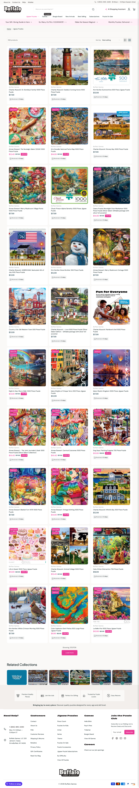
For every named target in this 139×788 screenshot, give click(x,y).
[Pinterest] (116, 738)
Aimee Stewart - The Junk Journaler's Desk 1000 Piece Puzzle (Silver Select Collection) (26, 451)
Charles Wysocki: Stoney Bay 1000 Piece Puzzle (110, 149)
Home (9, 29)
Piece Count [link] (122, 677)
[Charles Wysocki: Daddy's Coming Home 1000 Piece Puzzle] (69, 66)
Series (59, 734)
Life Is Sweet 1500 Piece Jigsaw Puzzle (23, 569)
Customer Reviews (37, 734)
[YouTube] (121, 738)
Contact (33, 721)
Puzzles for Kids (62, 726)
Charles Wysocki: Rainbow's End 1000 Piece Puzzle (109, 331)
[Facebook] (112, 738)
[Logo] (12, 9)
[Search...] (93, 9)
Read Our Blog (36, 756)
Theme (59, 738)
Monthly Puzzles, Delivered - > (120, 22)
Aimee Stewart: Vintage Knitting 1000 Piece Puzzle (67, 511)
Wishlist (30, 2)
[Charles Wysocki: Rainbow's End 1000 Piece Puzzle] (111, 306)
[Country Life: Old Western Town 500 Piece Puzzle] (27, 306)
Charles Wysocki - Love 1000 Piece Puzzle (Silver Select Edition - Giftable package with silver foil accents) (69, 332)
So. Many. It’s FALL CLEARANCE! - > (52, 22)
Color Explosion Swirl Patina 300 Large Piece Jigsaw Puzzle (67, 630)
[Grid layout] (130, 40)
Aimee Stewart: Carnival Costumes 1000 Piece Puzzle (68, 451)
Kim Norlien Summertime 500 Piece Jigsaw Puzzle (111, 90)
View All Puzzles (63, 760)
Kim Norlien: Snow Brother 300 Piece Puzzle (67, 270)
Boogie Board (89, 734)
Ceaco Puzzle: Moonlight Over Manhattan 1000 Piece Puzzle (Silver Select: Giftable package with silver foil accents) (111, 211)
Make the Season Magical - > (86, 22)
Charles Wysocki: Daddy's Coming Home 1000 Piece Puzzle (68, 91)
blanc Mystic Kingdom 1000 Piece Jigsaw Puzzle (110, 391)
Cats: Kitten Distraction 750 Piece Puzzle (108, 569)
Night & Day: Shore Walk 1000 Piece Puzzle (24, 391)
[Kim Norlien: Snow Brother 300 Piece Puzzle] (69, 246)
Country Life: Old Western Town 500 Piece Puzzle (27, 329)
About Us (7, 2)
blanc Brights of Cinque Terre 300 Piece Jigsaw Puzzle (68, 392)
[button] (134, 9)
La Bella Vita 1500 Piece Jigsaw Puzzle (107, 628)
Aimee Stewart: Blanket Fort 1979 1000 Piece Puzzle (25, 511)
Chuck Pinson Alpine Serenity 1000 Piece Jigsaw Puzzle (68, 210)
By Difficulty (61, 756)
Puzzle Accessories (64, 747)
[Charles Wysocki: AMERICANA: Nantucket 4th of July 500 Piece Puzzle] (27, 246)
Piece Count (61, 721)
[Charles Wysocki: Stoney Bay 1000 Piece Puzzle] (111, 125)
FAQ (32, 730)
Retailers (34, 743)
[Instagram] (125, 738)
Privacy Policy (36, 747)
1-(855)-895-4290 (16, 727)
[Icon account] (129, 9)
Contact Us (16, 2)
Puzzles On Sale (62, 743)
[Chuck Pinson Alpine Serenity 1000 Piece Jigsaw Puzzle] (69, 185)
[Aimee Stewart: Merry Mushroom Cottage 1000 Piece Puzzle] (111, 246)
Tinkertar (87, 730)
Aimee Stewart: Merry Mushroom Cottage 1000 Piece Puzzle (110, 271)
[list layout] (125, 40)
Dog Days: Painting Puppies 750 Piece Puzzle (109, 450)
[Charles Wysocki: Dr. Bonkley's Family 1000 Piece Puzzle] (27, 66)
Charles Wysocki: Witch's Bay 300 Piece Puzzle (110, 510)
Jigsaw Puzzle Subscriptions (67, 751)
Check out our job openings (94, 750)
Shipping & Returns (37, 738)
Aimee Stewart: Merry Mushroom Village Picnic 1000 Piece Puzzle (26, 210)
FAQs (24, 2)
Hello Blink (88, 721)
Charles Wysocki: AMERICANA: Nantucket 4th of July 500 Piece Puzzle (26, 271)
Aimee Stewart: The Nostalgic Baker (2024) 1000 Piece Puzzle (27, 150)
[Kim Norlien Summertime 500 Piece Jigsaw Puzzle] (111, 66)
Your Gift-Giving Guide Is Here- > (19, 22)
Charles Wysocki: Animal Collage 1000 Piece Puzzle (67, 570)
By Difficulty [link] (59, 677)
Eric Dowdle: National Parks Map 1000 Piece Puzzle (67, 150)
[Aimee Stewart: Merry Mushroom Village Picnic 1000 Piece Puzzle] (27, 185)
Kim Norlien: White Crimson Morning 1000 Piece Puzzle (26, 630)
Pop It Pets (88, 726)
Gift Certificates (36, 751)
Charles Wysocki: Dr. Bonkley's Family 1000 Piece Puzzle (27, 91)
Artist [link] (37, 677)
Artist (59, 730)
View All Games (90, 738)
